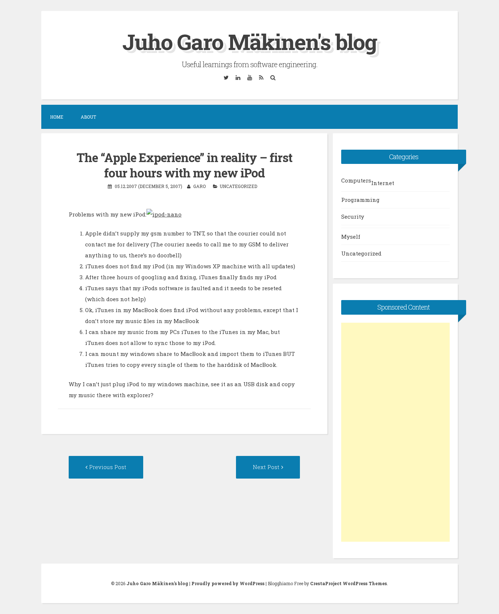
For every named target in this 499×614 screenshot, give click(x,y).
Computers (356, 180)
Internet (382, 183)
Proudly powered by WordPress (227, 583)
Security (352, 216)
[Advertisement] (395, 432)
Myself (350, 236)
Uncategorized (238, 186)
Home (56, 117)
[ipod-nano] (164, 214)
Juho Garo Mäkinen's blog (249, 41)
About (88, 117)
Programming (360, 199)
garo (199, 186)
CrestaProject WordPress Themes (348, 583)
